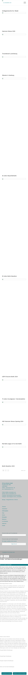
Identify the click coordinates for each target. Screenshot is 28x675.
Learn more (6, 556)
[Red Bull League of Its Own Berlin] (14, 424)
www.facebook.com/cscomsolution (14, 495)
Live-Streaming (5, 521)
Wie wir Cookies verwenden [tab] (5, 564)
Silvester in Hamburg (8, 75)
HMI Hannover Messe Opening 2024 (12, 421)
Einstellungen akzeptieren (6, 673)
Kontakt (3, 525)
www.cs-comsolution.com (11, 493)
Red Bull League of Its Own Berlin (12, 443)
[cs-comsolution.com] (11, 2)
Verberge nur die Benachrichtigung (19, 673)
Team (3, 512)
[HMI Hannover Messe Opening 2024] (14, 402)
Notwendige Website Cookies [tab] (6, 583)
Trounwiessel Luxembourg (9, 53)
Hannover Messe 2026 (8, 31)
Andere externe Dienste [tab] (5, 636)
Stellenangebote (5, 510)
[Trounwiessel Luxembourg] (14, 34)
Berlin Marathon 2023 (8, 466)
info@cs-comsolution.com (10, 492)
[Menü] (24, 2)
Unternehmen (4, 508)
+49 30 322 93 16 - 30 (10, 487)
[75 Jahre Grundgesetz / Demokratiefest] (14, 380)
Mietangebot (4, 517)
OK (1, 556)
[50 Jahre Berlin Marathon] (14, 179)
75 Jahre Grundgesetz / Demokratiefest (13, 399)
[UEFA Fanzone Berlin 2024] (14, 279)
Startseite (4, 506)
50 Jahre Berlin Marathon (9, 276)
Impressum (4, 523)
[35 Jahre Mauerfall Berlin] (14, 78)
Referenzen (4, 519)
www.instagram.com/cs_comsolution (14, 496)
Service (3, 515)
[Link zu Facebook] (21, 552)
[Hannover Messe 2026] (14, 13)
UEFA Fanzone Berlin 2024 (10, 376)
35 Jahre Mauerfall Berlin (9, 175)
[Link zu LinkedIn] (25, 552)
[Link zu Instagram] (23, 552)
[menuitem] (24, 2)
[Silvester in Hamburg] (14, 57)
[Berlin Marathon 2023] (14, 447)
